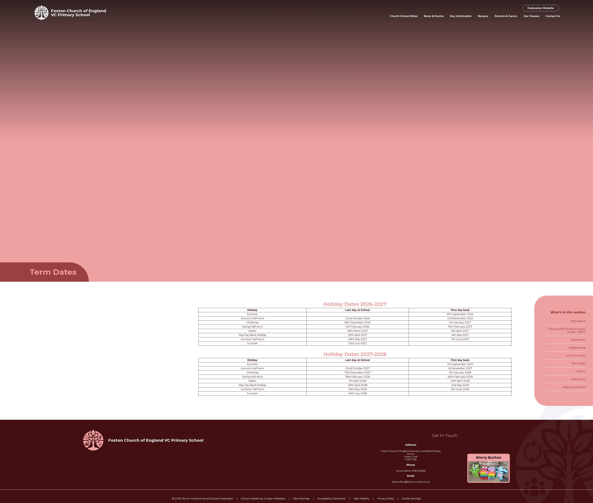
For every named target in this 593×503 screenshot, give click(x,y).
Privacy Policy (385, 498)
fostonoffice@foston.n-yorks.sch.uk (411, 481)
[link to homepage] (41, 12)
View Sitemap (301, 498)
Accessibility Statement (331, 498)
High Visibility (361, 498)
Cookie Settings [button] (411, 498)
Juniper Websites (274, 498)
